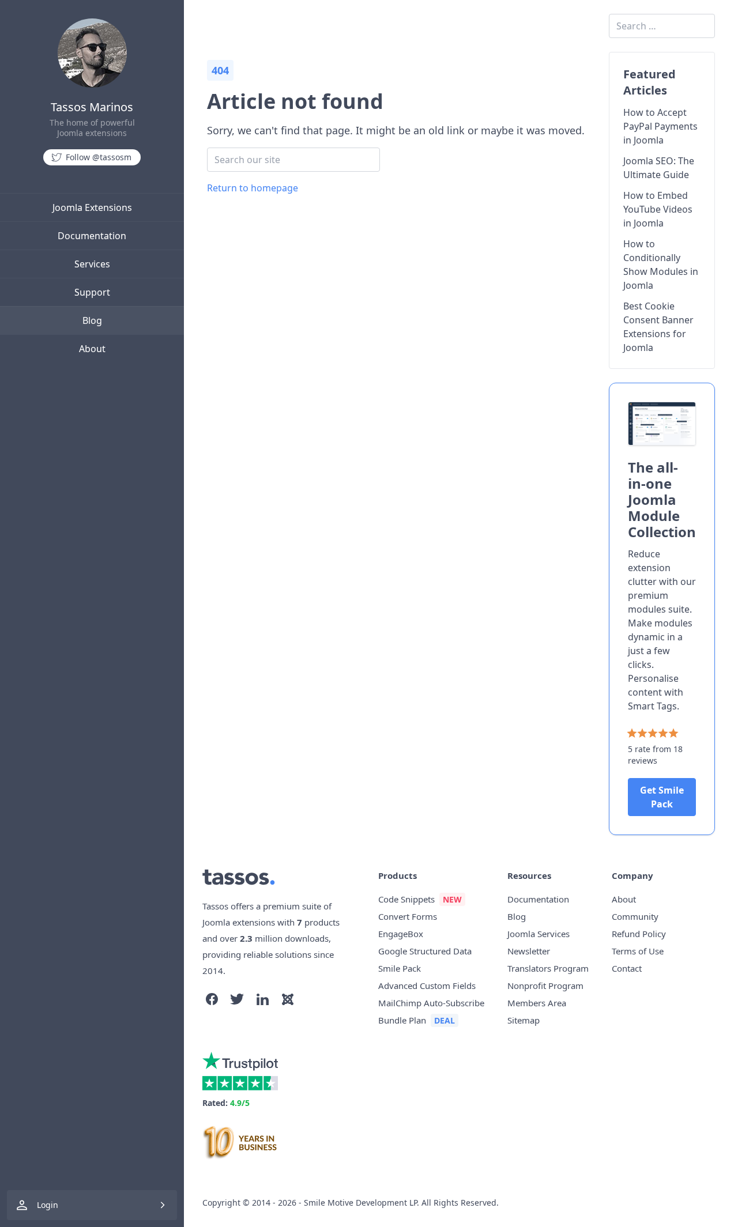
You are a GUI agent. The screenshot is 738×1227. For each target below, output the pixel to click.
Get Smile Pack (662, 797)
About (92, 348)
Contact (627, 968)
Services (92, 264)
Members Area (536, 1003)
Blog (92, 320)
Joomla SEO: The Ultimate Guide (658, 167)
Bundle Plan (402, 1020)
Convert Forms (407, 916)
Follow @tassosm (98, 157)
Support (92, 292)
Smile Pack (399, 968)
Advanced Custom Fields (427, 985)
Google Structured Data (425, 951)
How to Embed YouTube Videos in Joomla (657, 209)
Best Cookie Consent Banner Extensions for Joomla (658, 327)
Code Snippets (406, 899)
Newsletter (528, 951)
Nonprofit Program (545, 985)
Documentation (92, 235)
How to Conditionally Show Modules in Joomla (660, 264)
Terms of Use (638, 951)
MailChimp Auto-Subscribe (431, 1003)
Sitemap (523, 1020)
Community (635, 916)
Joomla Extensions (92, 207)
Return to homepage (252, 188)
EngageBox (400, 933)
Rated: (226, 1102)
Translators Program (548, 968)
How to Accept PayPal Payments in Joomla (660, 126)
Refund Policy (639, 933)
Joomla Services (538, 933)
